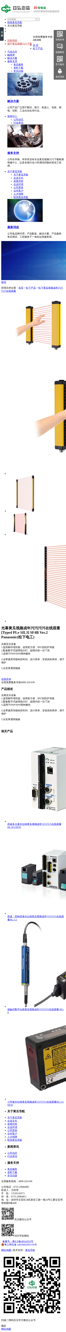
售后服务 (18, 64)
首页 (20, 288)
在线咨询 (6, 679)
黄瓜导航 (30, 1250)
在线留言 (60, 52)
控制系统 (12, 40)
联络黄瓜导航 (14, 22)
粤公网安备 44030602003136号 (20, 1244)
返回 (3, 282)
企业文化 (18, 178)
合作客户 (18, 190)
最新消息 (13, 227)
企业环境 (18, 184)
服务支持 (12, 61)
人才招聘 (18, 194)
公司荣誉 (18, 187)
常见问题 (18, 71)
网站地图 (6, 1250)
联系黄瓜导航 (21, 197)
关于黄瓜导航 (14, 171)
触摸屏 (11, 55)
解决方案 (12, 58)
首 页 (35, 45)
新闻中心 (12, 116)
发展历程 (18, 181)
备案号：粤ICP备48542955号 (17, 1241)
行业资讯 (18, 122)
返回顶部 (60, 77)
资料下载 (18, 67)
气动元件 (12, 51)
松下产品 (38, 48)
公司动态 (18, 119)
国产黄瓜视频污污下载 (19, 43)
